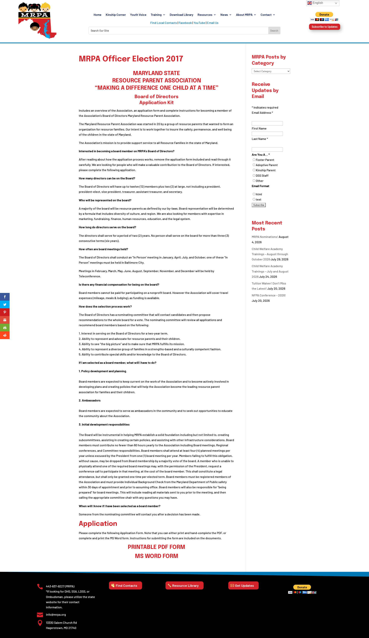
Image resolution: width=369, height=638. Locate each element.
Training (156, 14)
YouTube (199, 22)
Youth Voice (138, 14)
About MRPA (244, 14)
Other (259, 180)
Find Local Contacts (163, 22)
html (259, 194)
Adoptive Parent (267, 165)
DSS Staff (262, 175)
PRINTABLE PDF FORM (156, 547)
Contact (266, 14)
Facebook (185, 22)
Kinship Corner (116, 14)
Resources (205, 14)
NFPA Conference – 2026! (269, 295)
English (317, 2)
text (258, 199)
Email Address (262, 112)
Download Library (181, 14)
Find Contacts (126, 585)
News (224, 14)
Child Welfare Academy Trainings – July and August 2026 (270, 271)
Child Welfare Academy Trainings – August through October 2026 (270, 254)
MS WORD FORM (156, 556)
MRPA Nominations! (265, 236)
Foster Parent (265, 159)
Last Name (260, 138)
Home (97, 14)
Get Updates (244, 585)
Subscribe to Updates (324, 26)
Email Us (213, 22)
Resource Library (185, 585)
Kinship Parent (266, 170)
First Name (259, 128)
